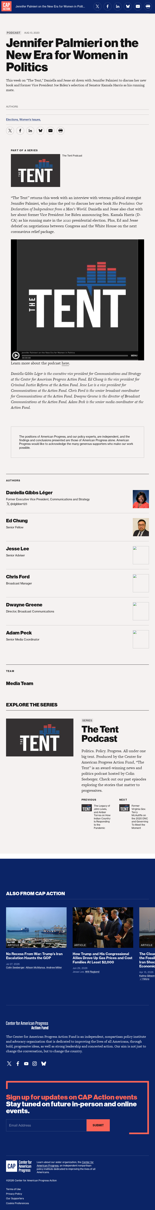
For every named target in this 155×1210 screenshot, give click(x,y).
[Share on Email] (138, 6)
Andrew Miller (54, 967)
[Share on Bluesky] (128, 6)
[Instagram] (34, 1064)
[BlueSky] (43, 1064)
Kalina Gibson (147, 975)
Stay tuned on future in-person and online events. (71, 1104)
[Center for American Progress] (6, 6)
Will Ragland (92, 971)
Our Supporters (15, 1198)
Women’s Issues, (30, 119)
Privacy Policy (14, 1193)
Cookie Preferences (17, 1203)
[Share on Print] (148, 6)
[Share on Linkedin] (118, 6)
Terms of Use (13, 1189)
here (65, 363)
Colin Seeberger (15, 967)
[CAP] (19, 1167)
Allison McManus (35, 967)
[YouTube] (26, 1064)
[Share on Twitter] (97, 6)
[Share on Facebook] (108, 6)
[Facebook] (18, 1064)
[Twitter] (9, 1064)
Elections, (12, 119)
